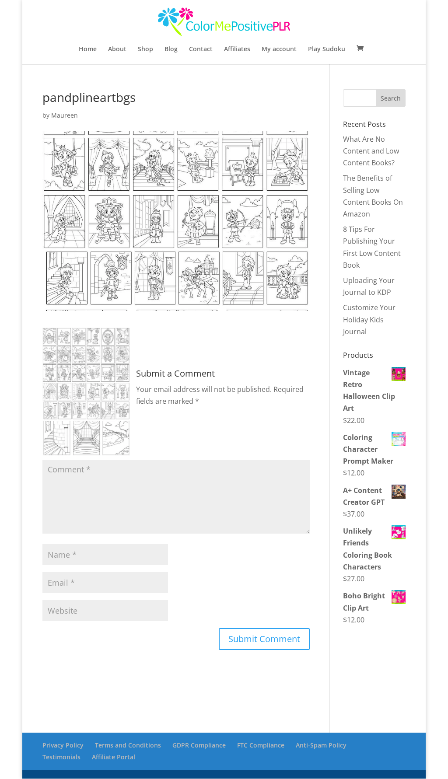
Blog (171, 49)
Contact (201, 49)
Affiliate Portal (113, 757)
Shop (145, 49)
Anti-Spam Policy (321, 745)
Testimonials (61, 757)
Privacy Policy (63, 745)
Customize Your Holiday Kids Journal (369, 319)
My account (279, 49)
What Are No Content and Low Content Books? (371, 151)
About (117, 49)
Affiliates (237, 49)
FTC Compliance (260, 745)
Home (88, 49)
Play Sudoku (326, 49)
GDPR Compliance (199, 745)
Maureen (64, 115)
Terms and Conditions (128, 745)
